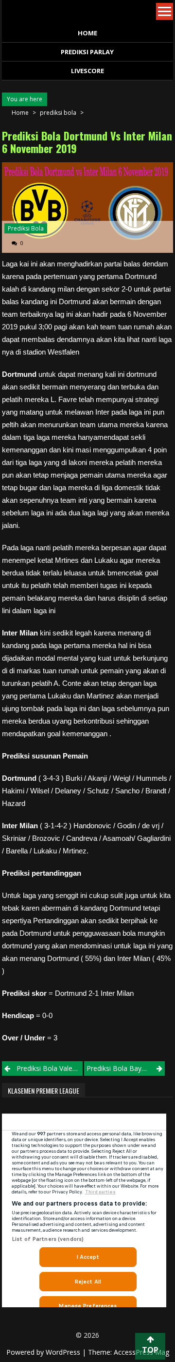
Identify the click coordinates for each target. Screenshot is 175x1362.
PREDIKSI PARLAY (87, 51)
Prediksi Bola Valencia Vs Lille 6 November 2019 (50, 1068)
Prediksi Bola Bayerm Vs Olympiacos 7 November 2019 (126, 1068)
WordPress (64, 1352)
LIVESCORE (87, 70)
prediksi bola (58, 112)
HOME (87, 33)
